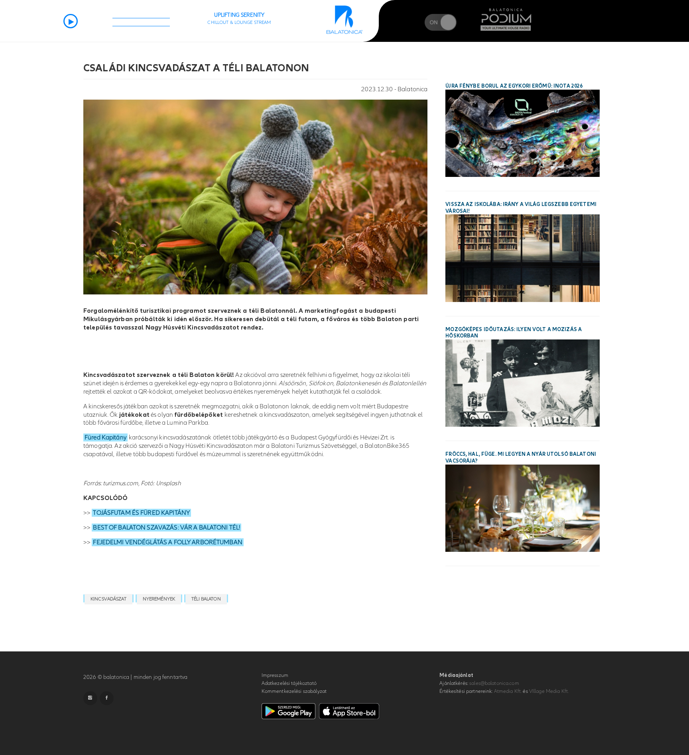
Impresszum (275, 675)
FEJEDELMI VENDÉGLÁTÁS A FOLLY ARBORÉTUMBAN (167, 542)
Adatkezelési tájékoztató (289, 683)
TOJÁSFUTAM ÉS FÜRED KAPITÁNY (141, 513)
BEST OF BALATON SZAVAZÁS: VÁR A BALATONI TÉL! (166, 527)
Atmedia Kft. (508, 691)
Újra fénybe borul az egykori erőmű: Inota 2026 (514, 86)
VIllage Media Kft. (549, 691)
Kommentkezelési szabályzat (294, 691)
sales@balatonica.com (494, 683)
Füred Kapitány (105, 437)
